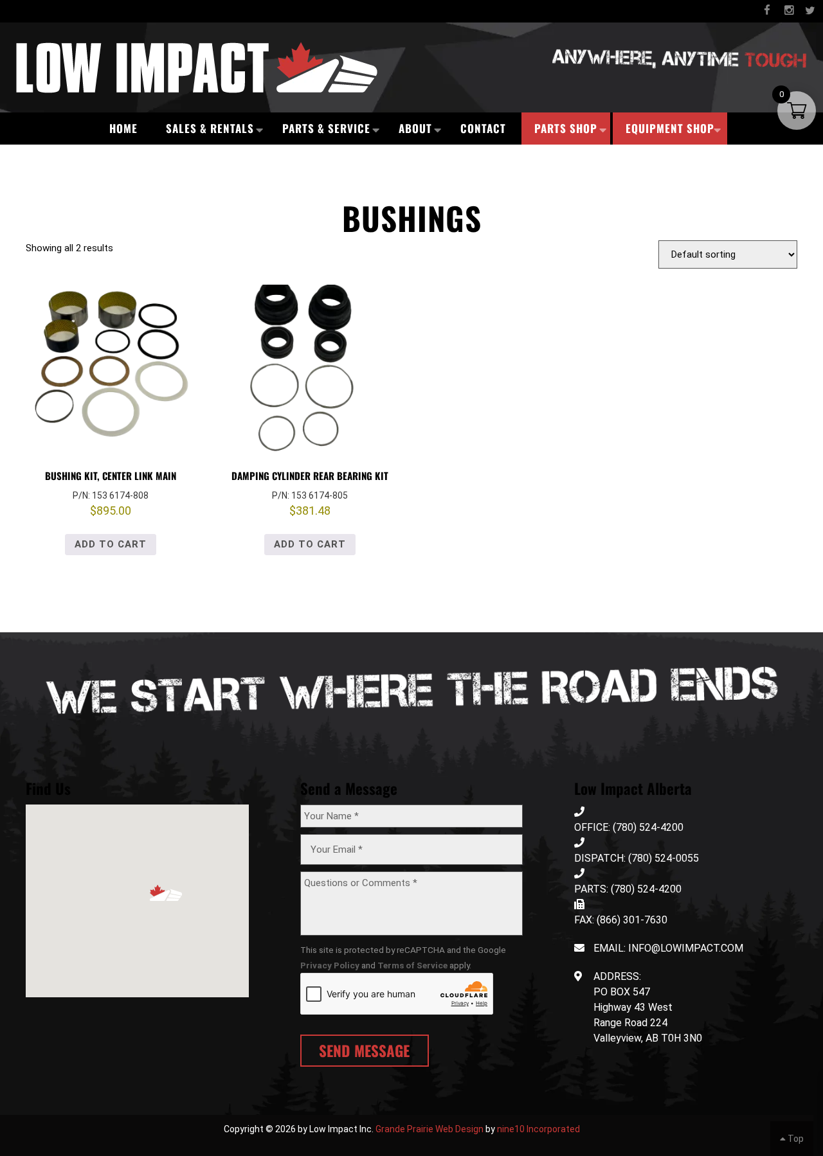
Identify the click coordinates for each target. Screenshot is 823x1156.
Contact (483, 128)
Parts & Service (326, 128)
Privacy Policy (329, 965)
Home (123, 128)
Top (795, 1139)
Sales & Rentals (210, 128)
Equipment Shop (670, 128)
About (415, 128)
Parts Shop (565, 128)
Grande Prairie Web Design (429, 1129)
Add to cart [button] (111, 544)
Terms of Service (412, 965)
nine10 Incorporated (538, 1129)
